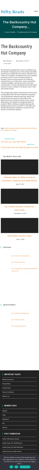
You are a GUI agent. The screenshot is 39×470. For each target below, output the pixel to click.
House (7, 128)
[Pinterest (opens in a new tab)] (19, 4)
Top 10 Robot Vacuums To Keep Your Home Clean (19, 208)
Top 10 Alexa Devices (18, 262)
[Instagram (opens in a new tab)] (22, 4)
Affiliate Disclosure (8, 379)
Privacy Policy (6, 384)
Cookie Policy (6, 388)
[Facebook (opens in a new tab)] (16, 4)
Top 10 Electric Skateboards (20, 256)
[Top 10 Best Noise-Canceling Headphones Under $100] (5, 270)
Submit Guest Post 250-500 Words (12, 443)
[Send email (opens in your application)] (25, 4)
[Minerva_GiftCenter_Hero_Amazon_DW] (14, 287)
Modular (12, 128)
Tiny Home (13, 130)
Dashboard (5, 419)
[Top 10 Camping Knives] (5, 328)
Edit (3, 423)
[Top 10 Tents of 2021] (5, 321)
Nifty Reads (12, 11)
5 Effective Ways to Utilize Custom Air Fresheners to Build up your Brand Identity (19, 179)
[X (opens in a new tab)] (13, 4)
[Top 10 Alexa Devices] (5, 264)
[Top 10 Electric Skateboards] (5, 257)
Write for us (5, 396)
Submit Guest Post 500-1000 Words (12, 447)
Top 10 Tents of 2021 (18, 319)
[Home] (2, 32)
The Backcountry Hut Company (27, 32)
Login (4, 415)
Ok (11, 467)
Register (4, 411)
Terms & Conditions (8, 392)
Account (4, 427)
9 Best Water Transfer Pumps (19, 236)
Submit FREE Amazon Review (10, 439)
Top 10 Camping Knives (18, 326)
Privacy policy (25, 467)
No (16, 467)
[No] (36, 462)
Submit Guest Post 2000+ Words (12, 451)
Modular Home (20, 128)
